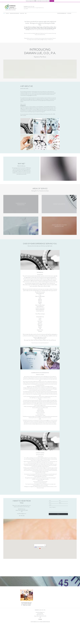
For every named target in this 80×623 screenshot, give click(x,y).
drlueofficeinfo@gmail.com (21, 513)
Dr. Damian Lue (23, 105)
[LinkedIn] (41, 619)
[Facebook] (38, 619)
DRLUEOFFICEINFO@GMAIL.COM (61, 13)
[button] (26, 126)
